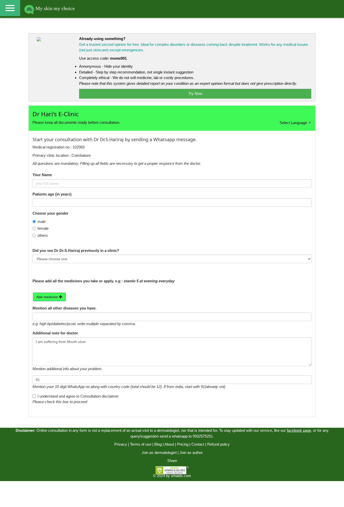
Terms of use (140, 444)
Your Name (42, 175)
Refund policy (218, 444)
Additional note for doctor (55, 333)
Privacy (120, 444)
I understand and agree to (78, 396)
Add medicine (47, 297)
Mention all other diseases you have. (64, 308)
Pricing (182, 444)
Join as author (191, 452)
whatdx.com (181, 476)
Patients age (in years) (52, 194)
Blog (158, 444)
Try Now (195, 93)
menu (10, 8)
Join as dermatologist (159, 452)
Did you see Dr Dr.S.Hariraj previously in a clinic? (75, 250)
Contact (197, 444)
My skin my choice (54, 8)
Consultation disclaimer (99, 396)
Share (172, 460)
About (169, 444)
